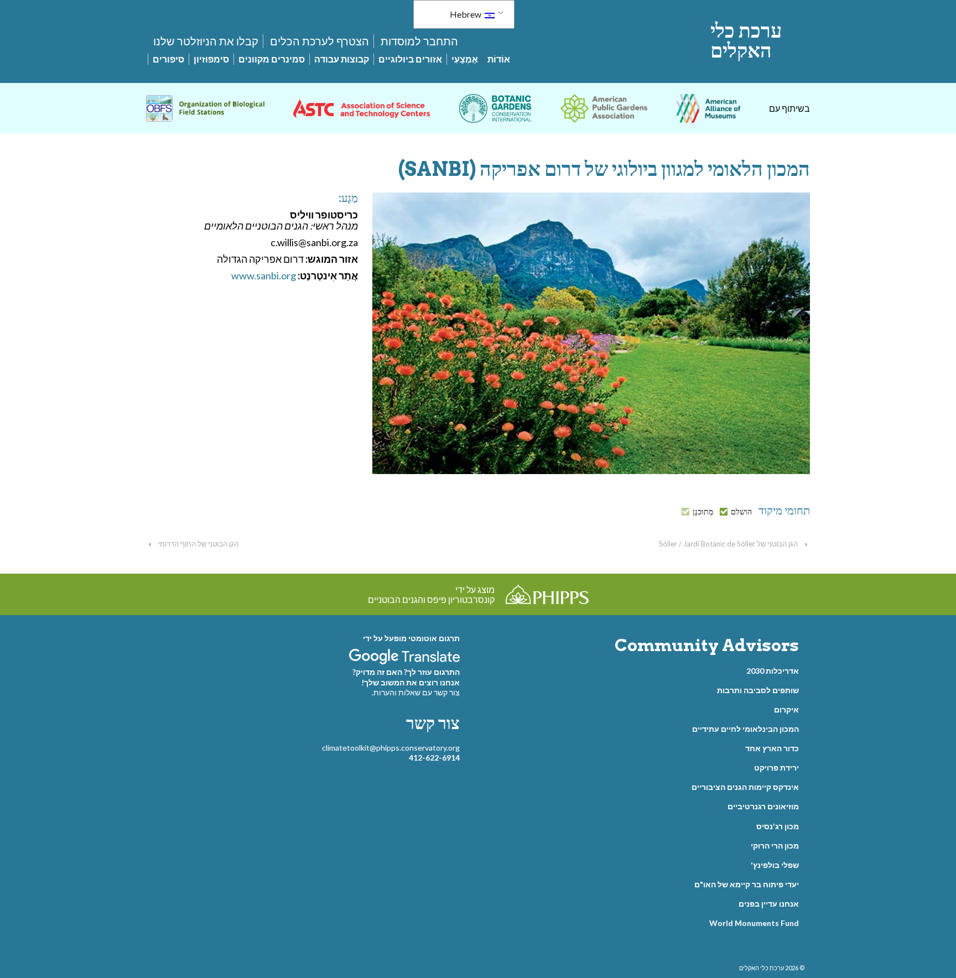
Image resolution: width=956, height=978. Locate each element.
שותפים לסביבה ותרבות (758, 690)
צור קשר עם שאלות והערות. (416, 692)
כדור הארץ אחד (772, 748)
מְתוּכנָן (703, 511)
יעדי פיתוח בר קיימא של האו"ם (746, 884)
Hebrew (466, 14)
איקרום (786, 709)
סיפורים (168, 59)
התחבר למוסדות (419, 41)
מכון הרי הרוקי (775, 845)
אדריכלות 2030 (772, 670)
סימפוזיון (211, 59)
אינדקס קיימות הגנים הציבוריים (745, 787)
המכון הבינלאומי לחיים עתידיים (745, 729)
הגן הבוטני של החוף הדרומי (198, 543)
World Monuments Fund (754, 923)
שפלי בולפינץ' (775, 865)
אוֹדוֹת (498, 59)
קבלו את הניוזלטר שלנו (205, 41)
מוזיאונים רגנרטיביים (763, 806)
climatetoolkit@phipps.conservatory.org (391, 747)
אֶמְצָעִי (464, 59)
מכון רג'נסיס (777, 826)
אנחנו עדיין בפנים (769, 903)
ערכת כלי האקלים (746, 40)
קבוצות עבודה (341, 59)
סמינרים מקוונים (271, 59)
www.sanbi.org (263, 275)
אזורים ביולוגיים (410, 59)
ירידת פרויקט (776, 767)
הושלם (741, 511)
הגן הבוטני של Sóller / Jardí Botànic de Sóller (728, 543)
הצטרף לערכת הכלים (319, 41)
